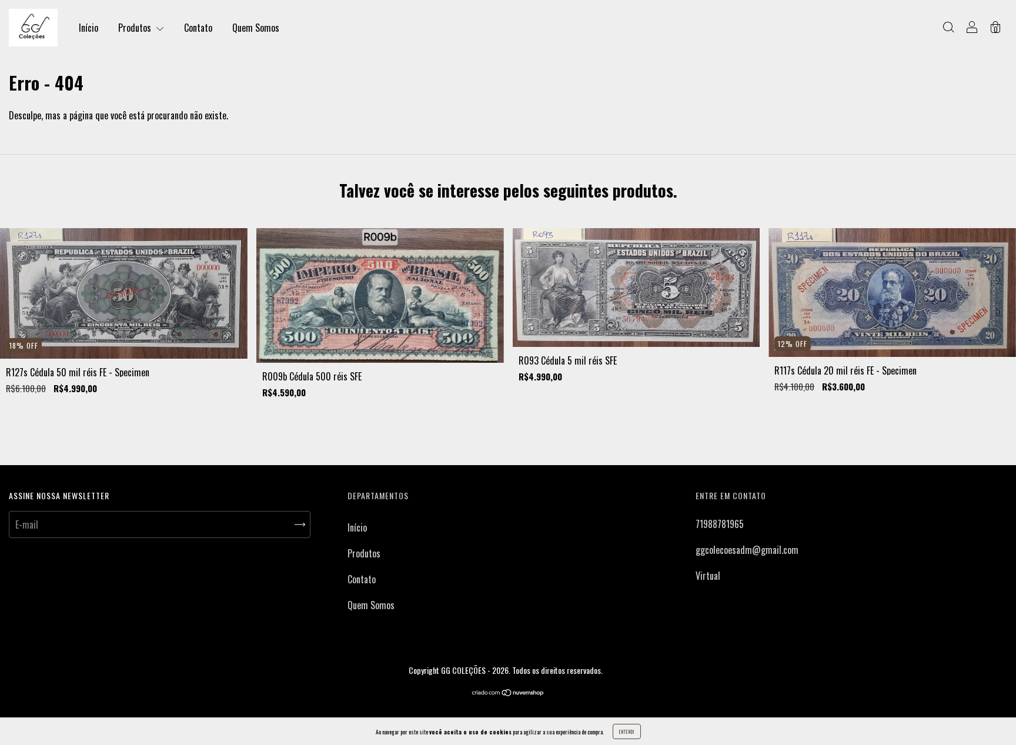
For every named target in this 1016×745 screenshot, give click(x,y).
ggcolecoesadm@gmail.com (747, 550)
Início (88, 28)
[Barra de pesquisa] (948, 28)
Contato (198, 28)
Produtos (135, 28)
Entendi (626, 731)
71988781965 (720, 524)
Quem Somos (255, 28)
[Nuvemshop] (508, 693)
